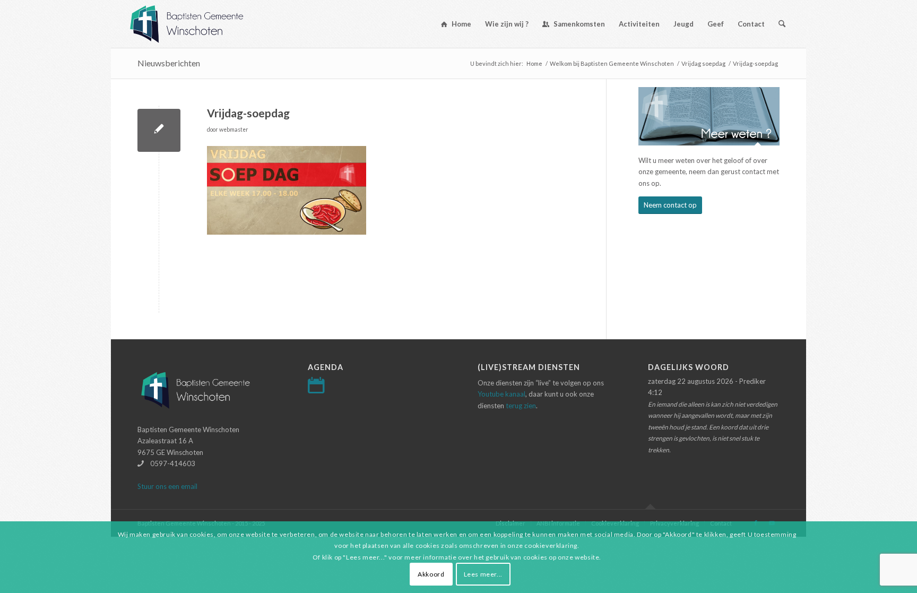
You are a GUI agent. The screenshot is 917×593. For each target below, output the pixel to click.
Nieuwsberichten (168, 63)
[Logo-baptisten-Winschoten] (194, 24)
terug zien (521, 405)
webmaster (233, 129)
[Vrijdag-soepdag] (158, 130)
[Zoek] (782, 24)
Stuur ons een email (167, 486)
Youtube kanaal (501, 394)
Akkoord (431, 574)
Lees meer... (483, 574)
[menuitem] (456, 24)
